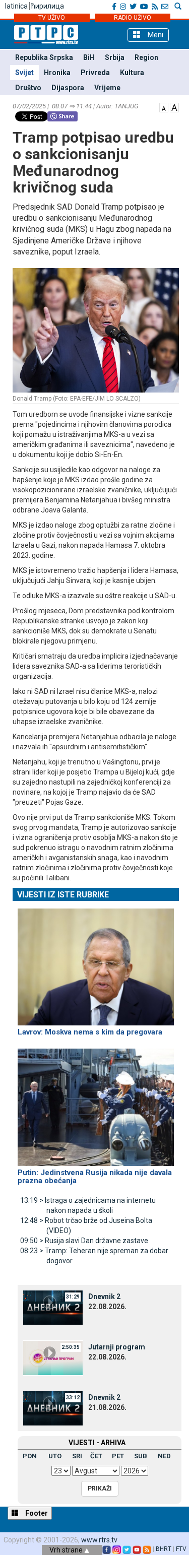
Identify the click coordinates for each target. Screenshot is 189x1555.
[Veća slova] (174, 107)
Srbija (114, 57)
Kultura (132, 73)
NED (164, 1456)
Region (146, 57)
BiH (89, 57)
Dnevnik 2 (104, 1296)
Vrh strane (66, 1550)
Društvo (28, 88)
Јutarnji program (116, 1347)
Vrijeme (107, 88)
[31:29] (53, 1307)
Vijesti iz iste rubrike (63, 894)
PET (118, 1456)
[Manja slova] (163, 107)
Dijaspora (67, 88)
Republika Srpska (44, 57)
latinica (16, 6)
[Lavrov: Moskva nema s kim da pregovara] (96, 962)
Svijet (24, 73)
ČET (96, 1456)
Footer (36, 1513)
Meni (154, 34)
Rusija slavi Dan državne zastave (84, 1241)
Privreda (95, 73)
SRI (77, 1456)
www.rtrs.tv (99, 1540)
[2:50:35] (53, 1357)
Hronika (57, 73)
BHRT (163, 1548)
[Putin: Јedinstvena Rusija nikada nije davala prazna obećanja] (96, 1103)
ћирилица (47, 6)
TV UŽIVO (51, 17)
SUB (140, 1456)
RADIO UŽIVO (132, 17)
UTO (54, 1456)
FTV (181, 1548)
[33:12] (53, 1407)
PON (30, 1456)
